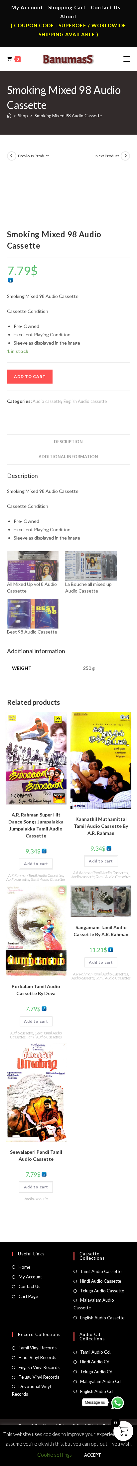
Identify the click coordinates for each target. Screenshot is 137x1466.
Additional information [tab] (68, 456)
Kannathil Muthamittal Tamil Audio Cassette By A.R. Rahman (101, 826)
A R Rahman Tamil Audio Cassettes (35, 875)
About (68, 16)
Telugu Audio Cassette (102, 1290)
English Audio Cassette (102, 1317)
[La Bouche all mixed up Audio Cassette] (91, 566)
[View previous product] (11, 156)
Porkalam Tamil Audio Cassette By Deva (36, 989)
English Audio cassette (85, 401)
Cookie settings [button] (54, 1455)
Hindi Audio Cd (94, 1361)
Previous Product (33, 155)
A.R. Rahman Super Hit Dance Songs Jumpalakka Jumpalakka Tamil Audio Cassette (36, 825)
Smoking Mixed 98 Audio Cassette (68, 115)
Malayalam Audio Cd (100, 1381)
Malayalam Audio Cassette (93, 1303)
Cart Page (28, 1296)
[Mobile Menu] (126, 59)
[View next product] (125, 156)
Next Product (107, 155)
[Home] (9, 115)
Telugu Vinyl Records (39, 1377)
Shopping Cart (67, 7)
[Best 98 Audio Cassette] (33, 614)
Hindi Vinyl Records (37, 1357)
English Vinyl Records (39, 1367)
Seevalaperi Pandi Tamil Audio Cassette (36, 1155)
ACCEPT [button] (92, 1455)
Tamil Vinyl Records (38, 1347)
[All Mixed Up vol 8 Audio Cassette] (33, 566)
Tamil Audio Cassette (100, 1271)
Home (24, 1267)
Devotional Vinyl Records (31, 1390)
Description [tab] (68, 441)
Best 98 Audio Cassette (32, 632)
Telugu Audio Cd (96, 1371)
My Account (27, 7)
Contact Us (105, 7)
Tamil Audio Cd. (95, 1352)
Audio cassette (47, 401)
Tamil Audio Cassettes (48, 879)
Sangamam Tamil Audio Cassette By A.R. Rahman (100, 930)
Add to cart (30, 376)
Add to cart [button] (36, 863)
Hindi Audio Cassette (100, 1281)
